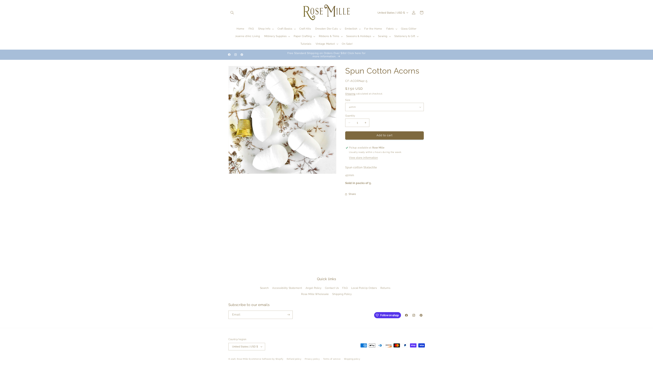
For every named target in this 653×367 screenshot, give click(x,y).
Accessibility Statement (287, 287)
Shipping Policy (342, 294)
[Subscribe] (288, 315)
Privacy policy (312, 359)
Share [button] (352, 194)
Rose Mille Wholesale (315, 294)
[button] (232, 12)
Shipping (350, 93)
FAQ (345, 287)
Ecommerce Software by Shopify (266, 359)
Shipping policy (352, 359)
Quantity (350, 115)
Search (264, 287)
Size (347, 100)
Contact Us (332, 287)
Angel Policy (314, 287)
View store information (363, 157)
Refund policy (294, 359)
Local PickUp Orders (364, 287)
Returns (385, 287)
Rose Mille (242, 359)
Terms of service (332, 359)
